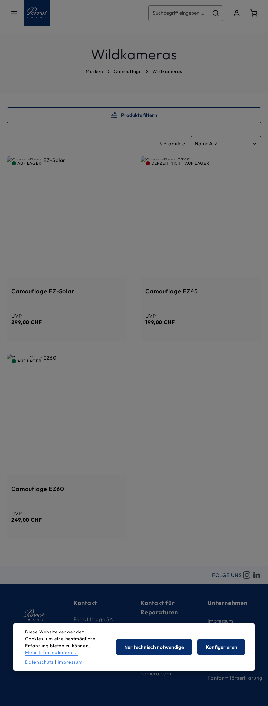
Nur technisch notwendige (154, 647)
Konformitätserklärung (235, 678)
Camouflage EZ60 (37, 489)
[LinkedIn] (256, 575)
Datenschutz (39, 662)
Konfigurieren (221, 647)
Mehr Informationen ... (51, 652)
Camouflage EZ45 (171, 291)
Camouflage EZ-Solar (42, 291)
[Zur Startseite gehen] (37, 13)
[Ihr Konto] (236, 13)
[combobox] (178, 13)
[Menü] (14, 13)
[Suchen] (216, 13)
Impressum (220, 621)
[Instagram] (246, 575)
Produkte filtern (138, 115)
